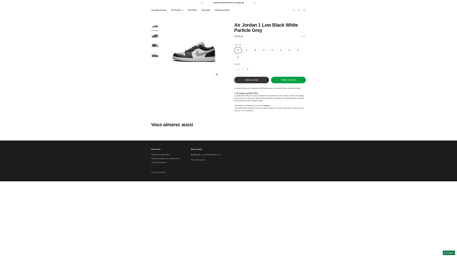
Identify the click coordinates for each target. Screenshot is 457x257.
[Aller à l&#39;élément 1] (155, 26)
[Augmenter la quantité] (247, 69)
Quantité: (237, 64)
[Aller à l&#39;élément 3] (155, 45)
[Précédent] (202, 3)
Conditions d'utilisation (158, 162)
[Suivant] (254, 3)
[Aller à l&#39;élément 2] (155, 36)
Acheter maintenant (288, 80)
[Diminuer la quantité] (237, 69)
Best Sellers (192, 10)
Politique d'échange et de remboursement (165, 158)
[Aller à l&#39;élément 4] (155, 55)
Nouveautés (206, 10)
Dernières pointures (222, 10)
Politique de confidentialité (160, 155)
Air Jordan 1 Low (242, 93)
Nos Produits (176, 10)
